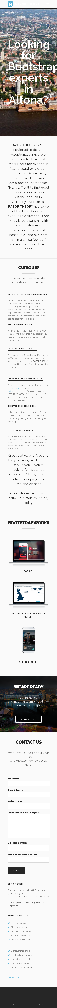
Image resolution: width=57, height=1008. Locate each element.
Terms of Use (20, 1004)
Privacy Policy (11, 1004)
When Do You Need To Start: (22, 854)
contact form (13, 388)
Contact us (28, 719)
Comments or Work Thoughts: (23, 812)
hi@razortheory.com (17, 391)
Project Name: (15, 801)
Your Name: (14, 778)
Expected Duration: (18, 842)
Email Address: (15, 790)
